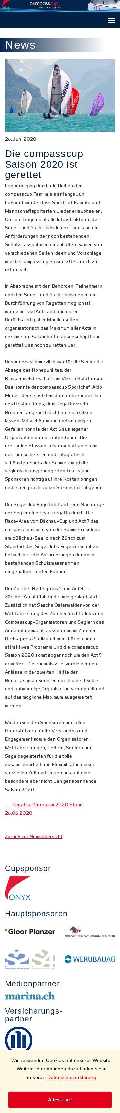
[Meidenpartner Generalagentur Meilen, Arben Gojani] (30, 1040)
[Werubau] (90, 959)
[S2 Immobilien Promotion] (30, 959)
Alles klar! (60, 1099)
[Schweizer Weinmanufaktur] (90, 932)
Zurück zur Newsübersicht (34, 837)
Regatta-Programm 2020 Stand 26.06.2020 (44, 809)
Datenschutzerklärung (71, 1077)
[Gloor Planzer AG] (30, 932)
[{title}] (60, 888)
